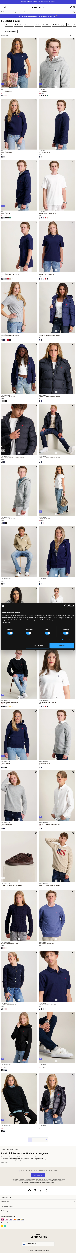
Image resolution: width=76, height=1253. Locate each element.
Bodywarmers (29, 24)
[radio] (67, 35)
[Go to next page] (46, 1139)
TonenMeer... (4, 1162)
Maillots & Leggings (59, 24)
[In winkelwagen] (19, 87)
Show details (66, 640)
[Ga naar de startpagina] (38, 7)
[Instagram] (35, 1190)
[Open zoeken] (67, 6)
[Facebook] (29, 1190)
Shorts (69, 24)
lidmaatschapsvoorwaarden (29, 1182)
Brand (3, 1149)
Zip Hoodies (18, 24)
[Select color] (2, 95)
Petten (38, 24)
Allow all (62, 645)
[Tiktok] (41, 1190)
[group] (70, 35)
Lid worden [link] (38, 1175)
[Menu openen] (2, 7)
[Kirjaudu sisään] (5, 7)
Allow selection (38, 645)
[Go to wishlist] (70, 6)
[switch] (28, 633)
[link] (38, 7)
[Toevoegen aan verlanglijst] (35, 39)
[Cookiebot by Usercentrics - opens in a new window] (66, 605)
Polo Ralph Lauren (12, 1149)
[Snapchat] (46, 1190)
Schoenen (9, 24)
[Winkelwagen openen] (74, 7)
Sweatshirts (46, 24)
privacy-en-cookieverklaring (47, 1182)
